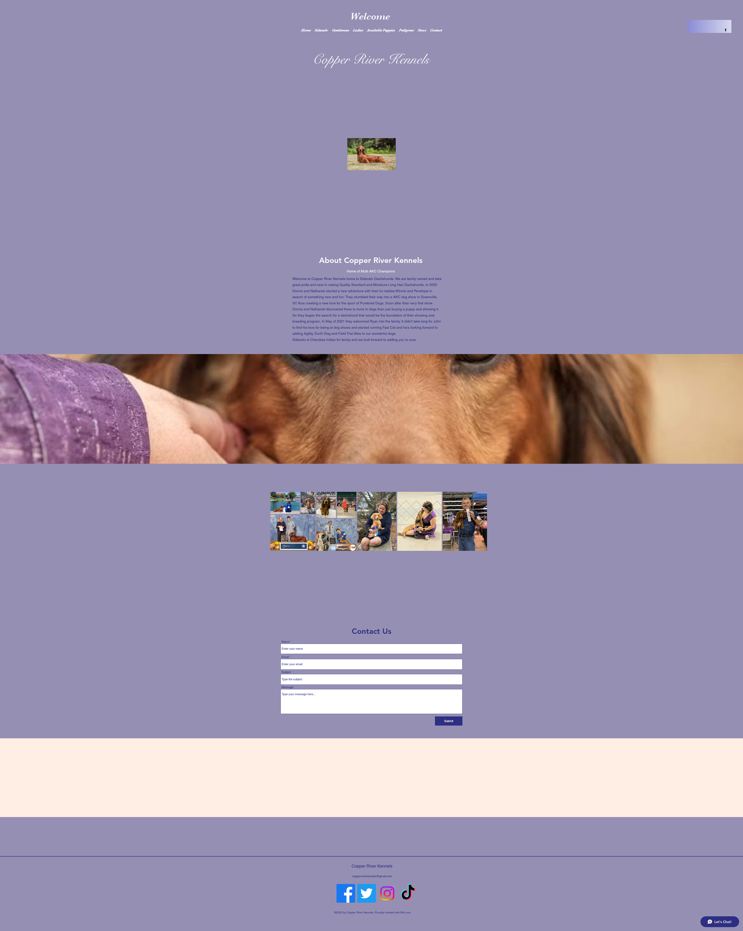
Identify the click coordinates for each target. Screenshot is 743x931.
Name (285, 641)
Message (287, 687)
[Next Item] (481, 521)
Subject (286, 672)
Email (285, 656)
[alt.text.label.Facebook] (726, 30)
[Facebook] (345, 893)
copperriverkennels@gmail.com (372, 876)
